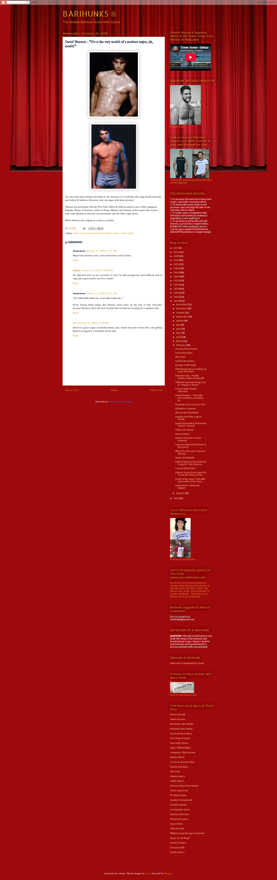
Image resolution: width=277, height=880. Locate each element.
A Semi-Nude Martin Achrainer (186, 390)
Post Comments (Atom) (120, 401)
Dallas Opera (177, 781)
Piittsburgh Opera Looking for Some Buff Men (191, 370)
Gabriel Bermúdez (184, 361)
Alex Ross (175, 771)
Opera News (176, 824)
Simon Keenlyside (185, 457)
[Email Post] (83, 228)
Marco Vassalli (177, 714)
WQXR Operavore (179, 790)
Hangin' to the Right (185, 365)
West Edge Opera (179, 743)
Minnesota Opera (179, 819)
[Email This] (90, 228)
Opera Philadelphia (180, 747)
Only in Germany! (184, 429)
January (180, 493)
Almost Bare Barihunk (186, 412)
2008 (176, 301)
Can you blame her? (185, 468)
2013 (176, 280)
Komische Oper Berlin (181, 724)
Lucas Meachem (184, 353)
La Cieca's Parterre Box (182, 762)
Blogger (168, 873)
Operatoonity (177, 828)
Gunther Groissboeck (181, 800)
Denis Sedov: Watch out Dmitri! (187, 486)
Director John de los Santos (184, 785)
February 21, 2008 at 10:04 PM (97, 270)
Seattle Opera (177, 852)
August (180, 320)
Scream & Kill (177, 847)
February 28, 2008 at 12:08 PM (93, 323)
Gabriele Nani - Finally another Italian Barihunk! (189, 377)
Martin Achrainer (179, 767)
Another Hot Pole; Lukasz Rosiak (188, 418)
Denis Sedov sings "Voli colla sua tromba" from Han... (190, 480)
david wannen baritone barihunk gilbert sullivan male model (103, 233)
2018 (176, 260)
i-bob (147, 873)
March (179, 341)
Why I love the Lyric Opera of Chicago (190, 452)
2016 (176, 268)
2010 (176, 292)
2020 (176, 252)
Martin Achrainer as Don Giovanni (188, 439)
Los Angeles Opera (180, 809)
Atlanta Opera (177, 776)
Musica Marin (177, 757)
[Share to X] (96, 228)
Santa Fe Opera (178, 842)
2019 (176, 256)
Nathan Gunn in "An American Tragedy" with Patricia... (190, 463)
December (182, 304)
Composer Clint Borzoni (182, 752)
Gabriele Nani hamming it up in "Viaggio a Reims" (190, 383)
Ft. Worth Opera (178, 795)
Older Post (156, 390)
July (178, 325)
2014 (176, 276)
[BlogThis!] (93, 228)
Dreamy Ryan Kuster (186, 349)
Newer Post (72, 390)
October (180, 312)
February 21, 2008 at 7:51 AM (101, 251)
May (178, 333)
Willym (76, 270)
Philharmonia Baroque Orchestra (187, 833)
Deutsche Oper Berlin (181, 728)
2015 (176, 272)
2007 (176, 498)
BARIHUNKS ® (90, 13)
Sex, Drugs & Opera (180, 738)
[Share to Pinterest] (102, 228)
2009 (176, 297)
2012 (176, 284)
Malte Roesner (177, 719)
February (181, 345)
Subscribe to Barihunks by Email (187, 663)
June (178, 329)
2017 (175, 264)
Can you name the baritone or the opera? (190, 446)
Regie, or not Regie (180, 838)
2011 (175, 288)
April (179, 337)
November (181, 308)
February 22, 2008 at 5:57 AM (101, 293)
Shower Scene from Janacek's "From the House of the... (190, 473)
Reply (76, 260)
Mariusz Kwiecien (179, 814)
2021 (176, 248)
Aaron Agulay (182, 434)
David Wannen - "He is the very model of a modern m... (189, 398)
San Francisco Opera (181, 733)
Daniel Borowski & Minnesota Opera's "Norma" (190, 424)
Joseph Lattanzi (178, 804)
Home (114, 390)
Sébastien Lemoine (185, 408)
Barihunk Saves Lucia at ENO (190, 404)
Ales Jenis (180, 357)
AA (74, 323)
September (182, 316)
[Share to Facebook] (99, 228)
